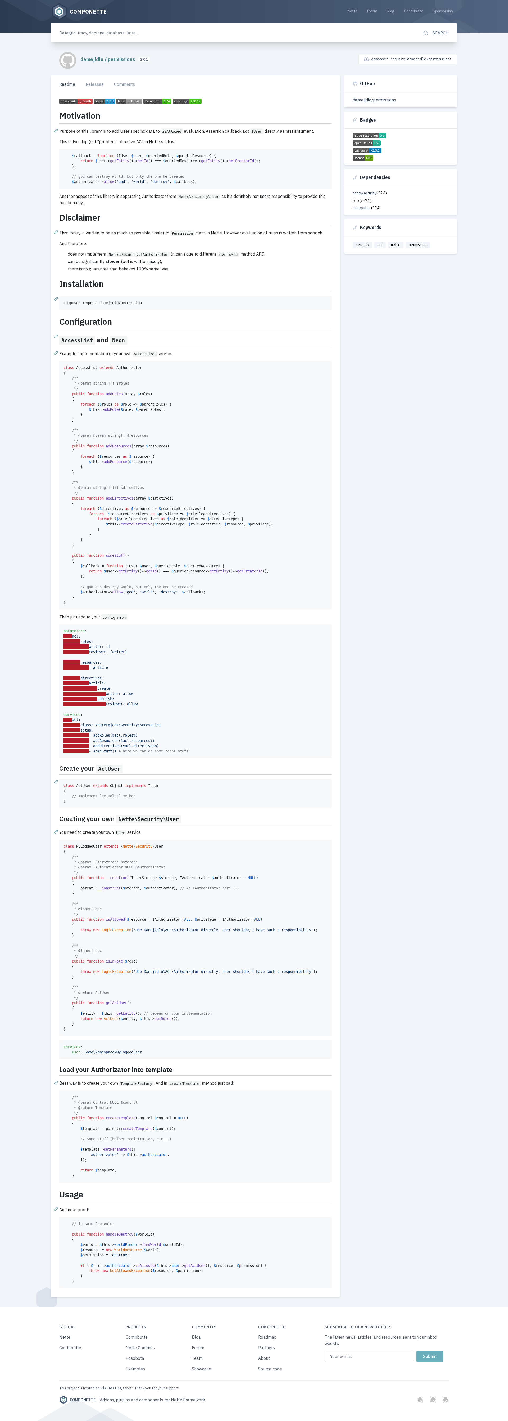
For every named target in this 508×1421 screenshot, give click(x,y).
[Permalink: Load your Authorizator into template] (56, 1082)
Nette (352, 11)
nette (395, 244)
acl (380, 244)
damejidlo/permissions (374, 100)
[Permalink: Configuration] (56, 336)
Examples (135, 1368)
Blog (390, 11)
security (362, 244)
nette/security (365, 193)
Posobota (135, 1358)
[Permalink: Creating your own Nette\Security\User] (56, 831)
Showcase (201, 1368)
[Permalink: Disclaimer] (56, 232)
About (264, 1358)
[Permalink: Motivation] (56, 130)
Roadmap (267, 1337)
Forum (372, 11)
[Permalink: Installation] (56, 298)
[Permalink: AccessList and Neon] (56, 352)
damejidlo (92, 59)
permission (418, 244)
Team (197, 1358)
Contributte (413, 11)
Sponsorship (443, 11)
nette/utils (362, 208)
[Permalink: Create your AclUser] (56, 781)
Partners (266, 1347)
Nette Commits (140, 1347)
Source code (270, 1368)
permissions (122, 59)
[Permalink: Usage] (56, 1208)
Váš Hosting (111, 1388)
